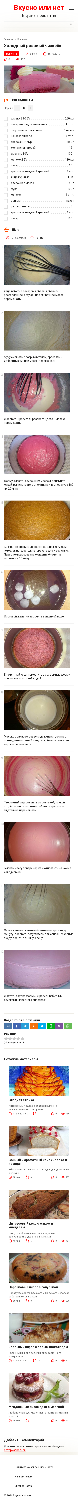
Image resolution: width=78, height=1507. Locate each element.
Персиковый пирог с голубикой (33, 1287)
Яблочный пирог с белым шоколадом (38, 1347)
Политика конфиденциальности (34, 1467)
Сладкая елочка (21, 1100)
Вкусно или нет (39, 8)
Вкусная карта (23, 1485)
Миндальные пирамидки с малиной (36, 1407)
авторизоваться (15, 1450)
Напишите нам (23, 1476)
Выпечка (11, 53)
